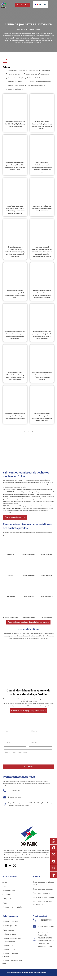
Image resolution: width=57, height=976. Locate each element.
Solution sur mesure (9, 890)
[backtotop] (53, 875)
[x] (10, 866)
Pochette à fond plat (10, 922)
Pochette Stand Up (9, 950)
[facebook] (6, 866)
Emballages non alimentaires (44, 897)
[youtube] (14, 866)
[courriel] (53, 868)
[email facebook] (53, 848)
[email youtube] (53, 861)
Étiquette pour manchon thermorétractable (11, 939)
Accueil (20, 29)
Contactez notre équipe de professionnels (28, 711)
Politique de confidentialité (12, 907)
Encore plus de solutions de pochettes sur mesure (28, 622)
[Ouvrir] (55, 5)
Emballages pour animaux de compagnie (42, 903)
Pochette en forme (9, 934)
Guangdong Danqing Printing (21, 972)
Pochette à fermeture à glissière (11, 955)
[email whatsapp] (53, 841)
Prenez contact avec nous (15, 517)
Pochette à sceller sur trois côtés (12, 962)
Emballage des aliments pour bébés (44, 883)
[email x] (53, 854)
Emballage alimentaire (41, 893)
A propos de (6, 899)
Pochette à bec (8, 945)
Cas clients (6, 895)
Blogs (4, 903)
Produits (5, 886)
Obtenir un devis (23, 5)
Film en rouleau (8, 930)
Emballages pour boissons (43, 889)
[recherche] (11, 4)
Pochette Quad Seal (9, 926)
